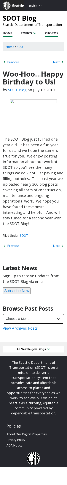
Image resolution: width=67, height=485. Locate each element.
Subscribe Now (16, 291)
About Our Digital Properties (27, 434)
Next (56, 62)
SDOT (24, 235)
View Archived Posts (20, 328)
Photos (51, 33)
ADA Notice (14, 445)
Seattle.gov (10, 2)
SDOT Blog (19, 18)
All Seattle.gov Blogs (32, 349)
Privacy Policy (16, 440)
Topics (27, 33)
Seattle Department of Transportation (32, 24)
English (33, 5)
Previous (13, 62)
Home (7, 33)
